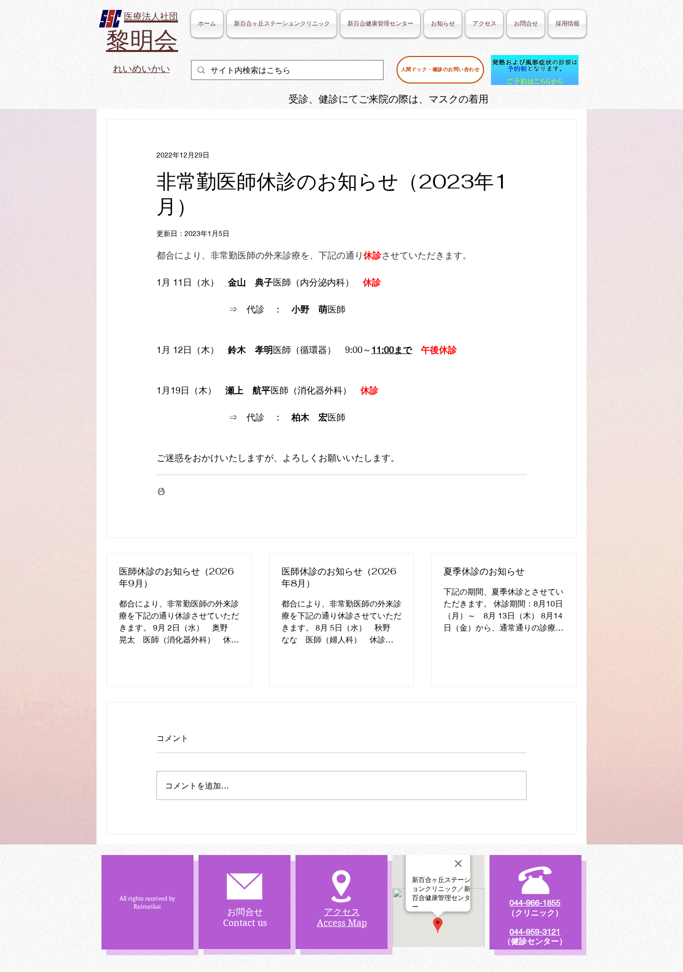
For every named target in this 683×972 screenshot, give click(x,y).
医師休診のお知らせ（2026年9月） (176, 577)
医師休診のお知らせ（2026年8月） (339, 577)
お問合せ (245, 912)
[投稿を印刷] (161, 491)
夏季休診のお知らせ (484, 571)
